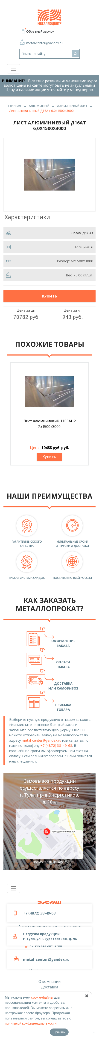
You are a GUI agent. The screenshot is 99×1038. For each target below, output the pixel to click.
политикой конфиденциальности (30, 1023)
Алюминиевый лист (72, 106)
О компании (49, 981)
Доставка (49, 987)
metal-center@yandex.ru (44, 43)
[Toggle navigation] (13, 68)
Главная (14, 106)
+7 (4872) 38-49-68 (56, 745)
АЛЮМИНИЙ (39, 106)
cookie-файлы (42, 997)
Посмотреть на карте (49, 862)
